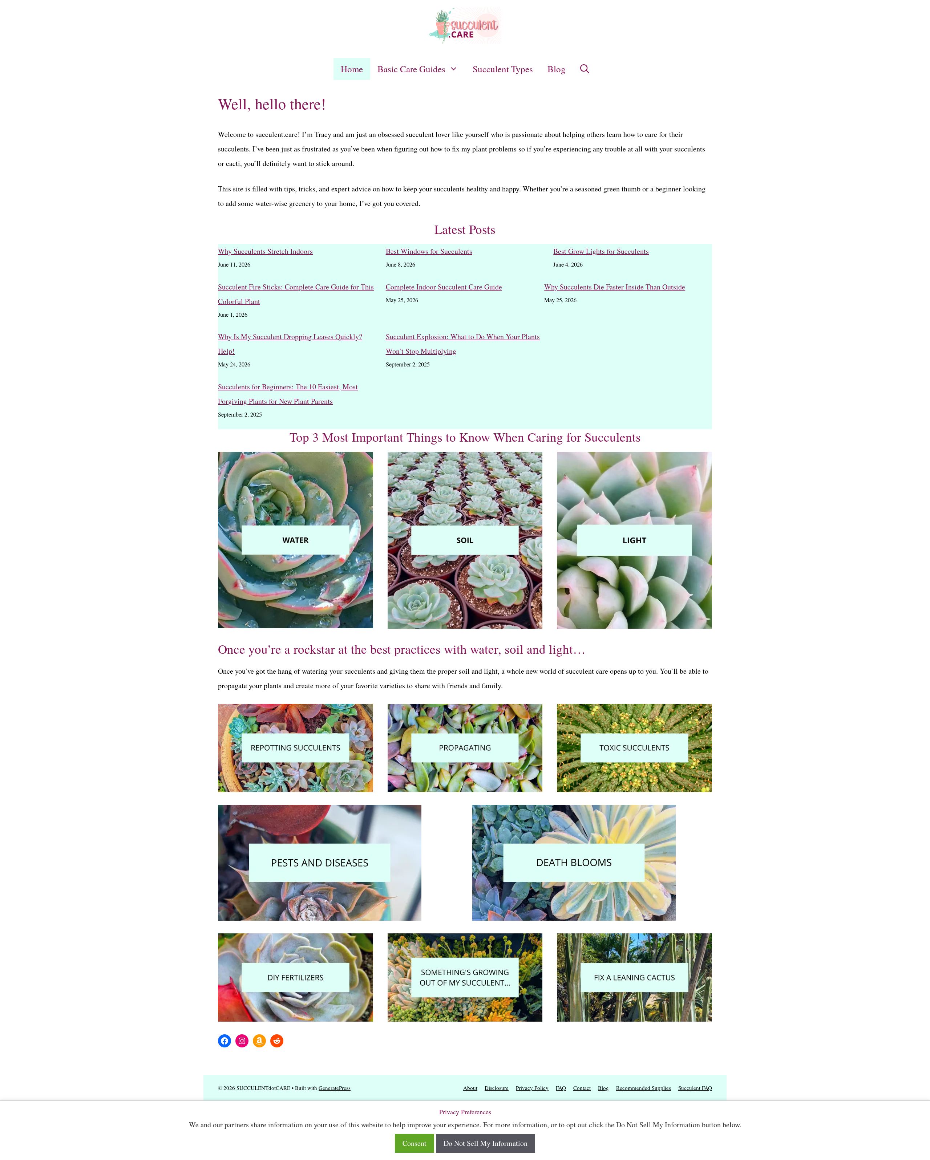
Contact (582, 1087)
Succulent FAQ (695, 1087)
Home (352, 69)
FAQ (561, 1087)
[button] (585, 69)
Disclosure (497, 1087)
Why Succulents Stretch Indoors (265, 251)
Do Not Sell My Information (485, 1143)
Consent (414, 1143)
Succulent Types (503, 69)
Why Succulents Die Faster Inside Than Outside (614, 287)
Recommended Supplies (643, 1087)
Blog (556, 69)
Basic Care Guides (411, 69)
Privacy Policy (532, 1087)
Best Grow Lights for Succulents (601, 251)
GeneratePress (335, 1087)
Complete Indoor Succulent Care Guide (444, 287)
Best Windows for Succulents (429, 251)
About (470, 1087)
